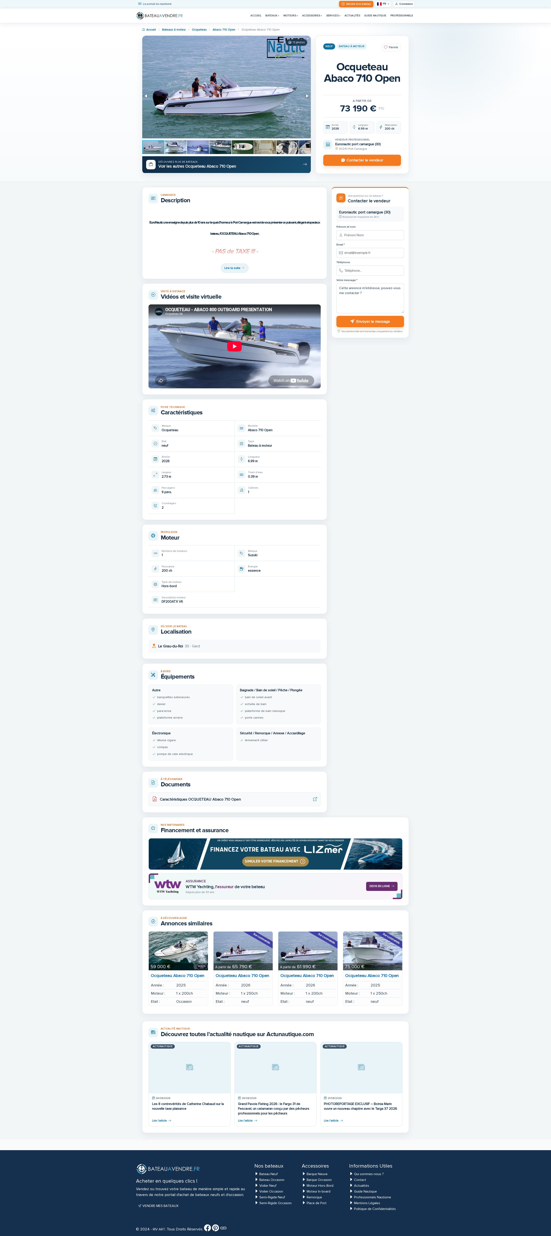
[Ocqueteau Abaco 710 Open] (178, 951)
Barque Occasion (319, 1180)
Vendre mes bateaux (160, 1206)
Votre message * (347, 280)
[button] (306, 39)
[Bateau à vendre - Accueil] (159, 15)
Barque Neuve (317, 1174)
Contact (360, 1180)
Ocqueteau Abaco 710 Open (177, 975)
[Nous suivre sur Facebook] (207, 1229)
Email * (340, 244)
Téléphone (343, 262)
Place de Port (317, 1203)
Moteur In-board (318, 1191)
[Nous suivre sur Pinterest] (215, 1229)
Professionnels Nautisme (372, 1197)
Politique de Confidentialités (375, 1209)
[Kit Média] (223, 1229)
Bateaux (271, 15)
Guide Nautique (375, 15)
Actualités (352, 15)
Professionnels (401, 15)
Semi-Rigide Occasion (275, 1203)
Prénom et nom (346, 226)
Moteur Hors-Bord (320, 1186)
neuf (329, 46)
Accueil (256, 15)
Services (332, 15)
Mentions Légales (367, 1203)
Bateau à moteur (351, 46)
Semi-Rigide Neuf (272, 1197)
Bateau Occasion (271, 1180)
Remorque (314, 1197)
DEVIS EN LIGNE (380, 886)
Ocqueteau (199, 29)
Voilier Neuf (268, 1186)
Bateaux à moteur (174, 29)
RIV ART (158, 1229)
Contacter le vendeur (365, 160)
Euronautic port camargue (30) (358, 144)
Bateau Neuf (268, 1174)
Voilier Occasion (271, 1191)
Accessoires (311, 15)
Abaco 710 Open (224, 29)
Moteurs (289, 15)
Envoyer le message (373, 321)
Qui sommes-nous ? (369, 1174)
